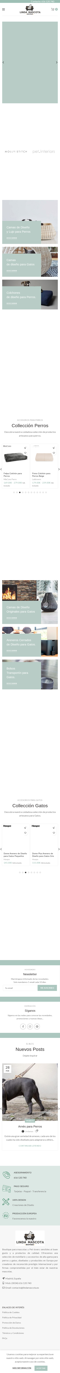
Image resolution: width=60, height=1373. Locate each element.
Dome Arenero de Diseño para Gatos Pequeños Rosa (15, 856)
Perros (30, 1121)
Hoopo (7, 859)
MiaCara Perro (10, 479)
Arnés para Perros (30, 1126)
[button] (25, 827)
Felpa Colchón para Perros (13, 474)
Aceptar (41, 1368)
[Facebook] (23, 1026)
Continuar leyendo (30, 1146)
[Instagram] (30, 1026)
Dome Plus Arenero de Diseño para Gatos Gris (43, 854)
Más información (22, 1368)
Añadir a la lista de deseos (25, 452)
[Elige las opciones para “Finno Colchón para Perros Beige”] (53, 447)
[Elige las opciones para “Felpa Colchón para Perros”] (25, 447)
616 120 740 (20, 1177)
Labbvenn (36, 479)
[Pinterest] (37, 1026)
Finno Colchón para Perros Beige (41, 474)
